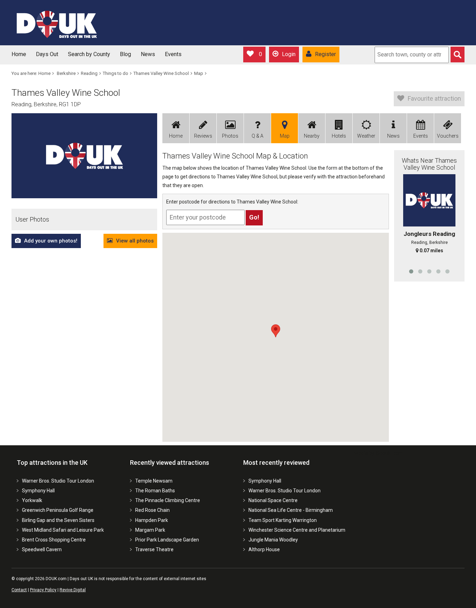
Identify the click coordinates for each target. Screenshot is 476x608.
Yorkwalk (32, 500)
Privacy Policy (43, 589)
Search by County (89, 54)
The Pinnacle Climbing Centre (167, 500)
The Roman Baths (155, 490)
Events (173, 54)
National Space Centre (273, 500)
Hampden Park (151, 520)
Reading (89, 73)
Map (198, 73)
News (148, 54)
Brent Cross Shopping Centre (54, 539)
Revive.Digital (73, 589)
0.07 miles (431, 250)
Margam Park (150, 530)
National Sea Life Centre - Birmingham (290, 510)
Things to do (115, 73)
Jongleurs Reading (429, 233)
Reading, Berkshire (429, 242)
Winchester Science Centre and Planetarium (296, 530)
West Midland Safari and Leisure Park (63, 530)
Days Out (47, 54)
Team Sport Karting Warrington (282, 520)
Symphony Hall (38, 490)
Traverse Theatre (154, 549)
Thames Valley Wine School (161, 73)
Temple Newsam (153, 481)
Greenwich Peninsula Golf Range (57, 510)
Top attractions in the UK (52, 462)
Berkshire (66, 73)
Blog (125, 54)
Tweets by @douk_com (377, 453)
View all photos (135, 241)
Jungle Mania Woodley (273, 539)
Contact (19, 589)
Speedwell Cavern (42, 549)
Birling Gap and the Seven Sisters (58, 520)
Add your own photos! (50, 241)
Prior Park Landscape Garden (167, 539)
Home (18, 54)
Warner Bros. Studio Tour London (58, 481)
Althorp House (264, 549)
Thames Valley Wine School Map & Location (235, 156)
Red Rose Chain (152, 510)
